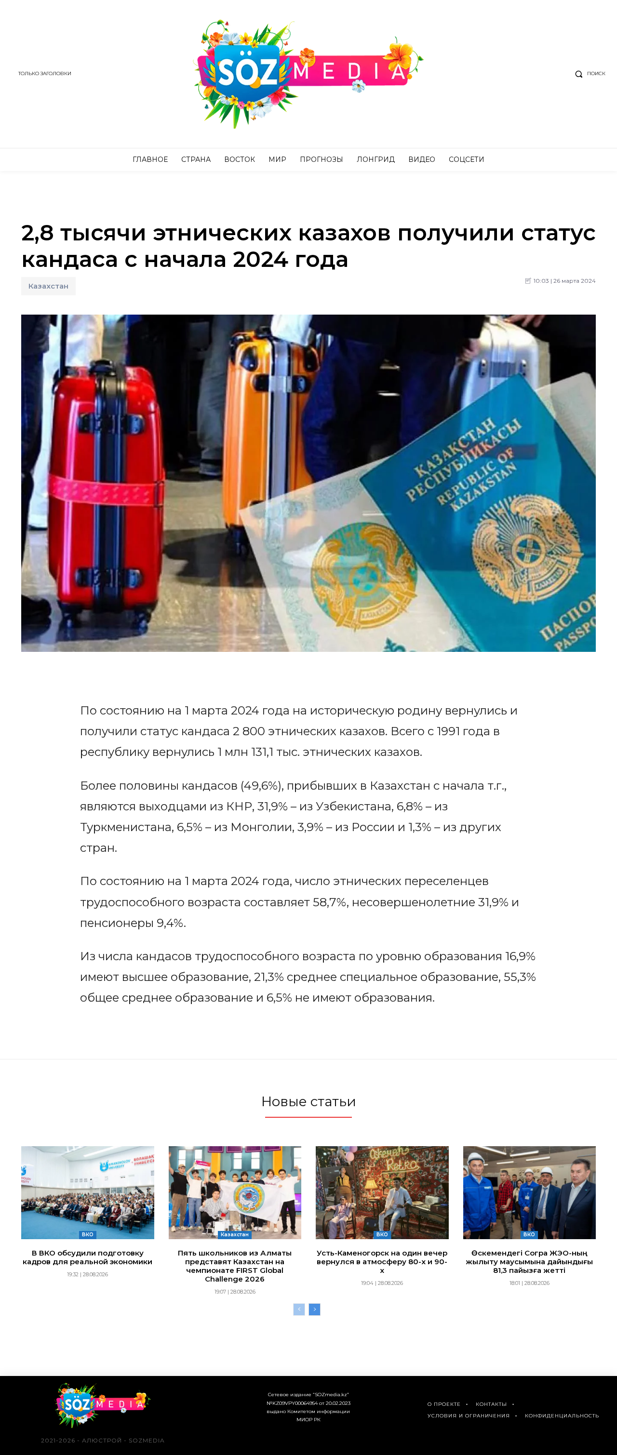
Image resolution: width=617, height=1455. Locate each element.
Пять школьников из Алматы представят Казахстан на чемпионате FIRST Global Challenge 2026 (235, 1265)
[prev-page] (299, 1309)
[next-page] (314, 1309)
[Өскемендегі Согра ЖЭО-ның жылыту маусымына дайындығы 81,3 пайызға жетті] (529, 1192)
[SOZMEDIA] (309, 74)
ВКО (88, 1234)
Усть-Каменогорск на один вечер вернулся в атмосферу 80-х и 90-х (382, 1261)
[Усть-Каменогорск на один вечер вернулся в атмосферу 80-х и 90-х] (382, 1192)
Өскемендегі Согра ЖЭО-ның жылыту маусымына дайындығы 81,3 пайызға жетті (529, 1261)
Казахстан (48, 286)
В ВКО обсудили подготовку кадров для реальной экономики (87, 1257)
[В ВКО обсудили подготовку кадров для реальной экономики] (87, 1192)
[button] (588, 74)
